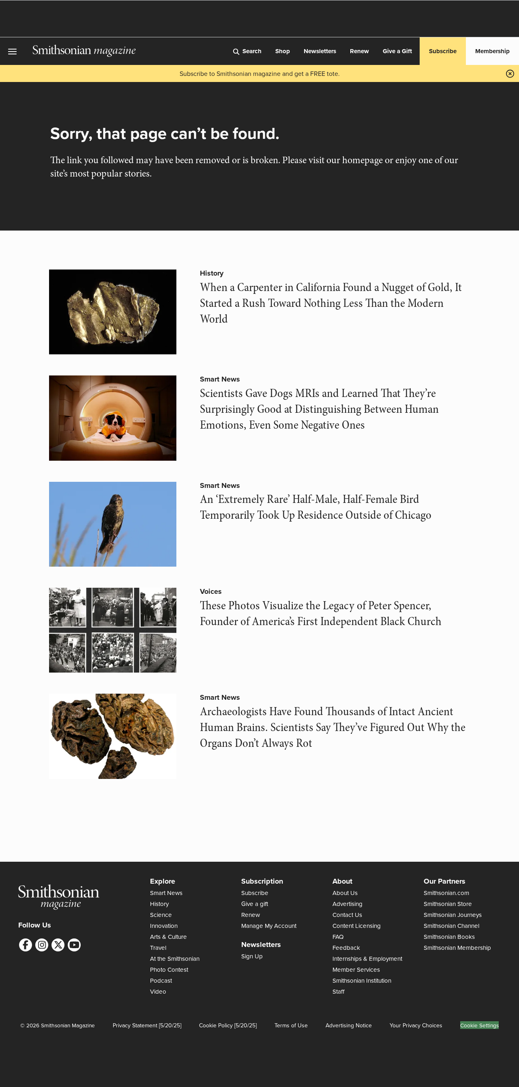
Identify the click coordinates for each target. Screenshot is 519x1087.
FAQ (338, 936)
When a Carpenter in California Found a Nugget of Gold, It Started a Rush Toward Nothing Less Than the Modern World (331, 303)
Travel (158, 947)
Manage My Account (268, 925)
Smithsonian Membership (457, 947)
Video (158, 991)
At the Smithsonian (174, 958)
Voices (211, 591)
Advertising (347, 903)
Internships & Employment (367, 958)
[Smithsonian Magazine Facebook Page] (25, 944)
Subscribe (443, 51)
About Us (345, 893)
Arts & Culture (168, 936)
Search (252, 51)
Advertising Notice (349, 1025)
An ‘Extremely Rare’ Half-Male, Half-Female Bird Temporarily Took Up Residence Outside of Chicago (315, 507)
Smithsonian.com (446, 893)
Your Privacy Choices (416, 1025)
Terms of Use (291, 1025)
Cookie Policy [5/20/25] (228, 1025)
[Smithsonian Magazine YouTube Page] (74, 944)
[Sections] (16, 51)
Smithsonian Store (448, 903)
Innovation (164, 925)
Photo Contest (169, 969)
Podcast (161, 980)
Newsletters (320, 51)
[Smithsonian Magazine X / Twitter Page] (57, 944)
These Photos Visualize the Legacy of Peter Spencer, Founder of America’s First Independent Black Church (321, 613)
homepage (362, 160)
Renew (359, 51)
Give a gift (254, 903)
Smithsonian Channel (451, 925)
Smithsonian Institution (361, 980)
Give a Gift (397, 51)
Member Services (356, 969)
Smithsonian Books (449, 936)
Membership (492, 51)
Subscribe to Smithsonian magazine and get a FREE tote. (260, 73)
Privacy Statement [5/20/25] (147, 1025)
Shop (282, 51)
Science (161, 914)
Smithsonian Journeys (453, 914)
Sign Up (252, 956)
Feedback (346, 947)
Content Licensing (356, 925)
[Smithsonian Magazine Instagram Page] (41, 944)
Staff (338, 991)
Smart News (220, 379)
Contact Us (347, 914)
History (211, 273)
